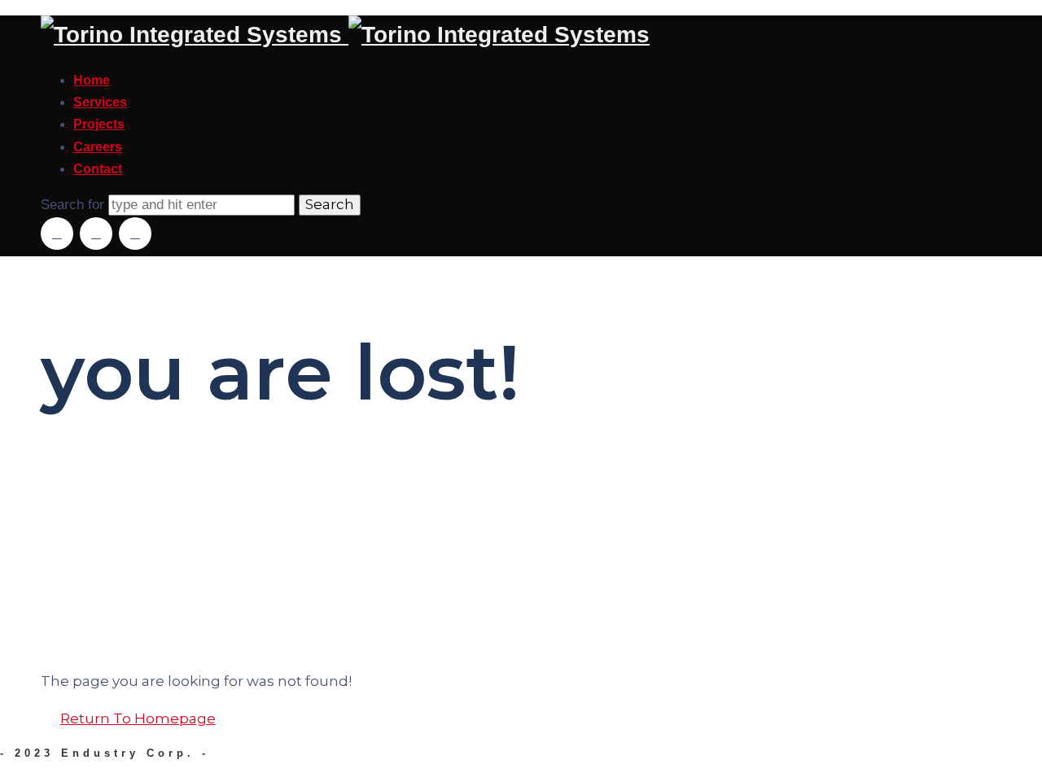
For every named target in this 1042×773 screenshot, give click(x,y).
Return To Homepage (138, 718)
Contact (97, 169)
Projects (99, 124)
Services (100, 102)
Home (91, 80)
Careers (97, 147)
